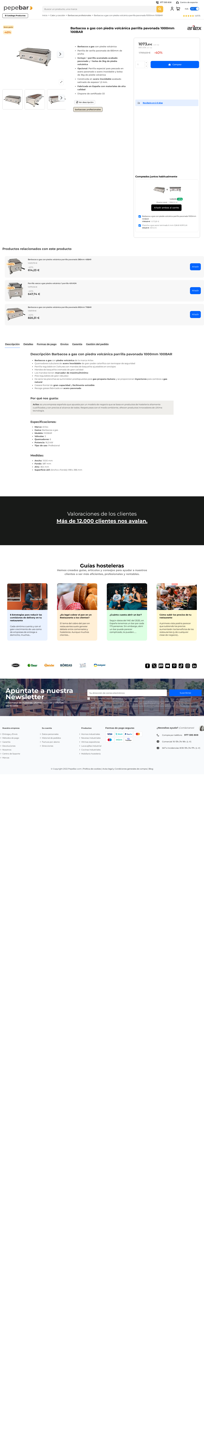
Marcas (5, 757)
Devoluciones (8, 746)
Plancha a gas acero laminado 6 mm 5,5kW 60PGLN (164, 225)
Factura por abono (51, 742)
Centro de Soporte (11, 753)
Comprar (177, 64)
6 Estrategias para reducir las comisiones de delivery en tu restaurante (26, 617)
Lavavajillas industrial (91, 746)
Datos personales (50, 734)
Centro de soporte (189, 2)
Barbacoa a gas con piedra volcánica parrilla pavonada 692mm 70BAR (59, 307)
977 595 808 (166, 2)
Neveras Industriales (91, 738)
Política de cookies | (92, 769)
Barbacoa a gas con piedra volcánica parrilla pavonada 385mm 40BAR (59, 259)
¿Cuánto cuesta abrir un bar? (126, 614)
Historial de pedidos (51, 738)
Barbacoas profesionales (88, 109)
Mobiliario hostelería (91, 753)
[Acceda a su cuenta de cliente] (172, 9)
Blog (151, 769)
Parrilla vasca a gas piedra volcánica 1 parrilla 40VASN (52, 283)
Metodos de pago (10, 738)
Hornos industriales (90, 734)
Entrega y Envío (10, 734)
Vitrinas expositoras (90, 742)
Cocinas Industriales (91, 749)
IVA (186, 9)
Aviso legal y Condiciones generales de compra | (125, 769)
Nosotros (6, 749)
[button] (191, 16)
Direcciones (47, 746)
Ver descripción (86, 102)
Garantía (6, 742)
